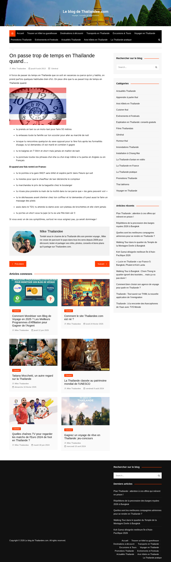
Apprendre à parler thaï (127, 97)
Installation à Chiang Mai (128, 153)
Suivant (101, 264)
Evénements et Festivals (46, 40)
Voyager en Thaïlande (144, 33)
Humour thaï (122, 141)
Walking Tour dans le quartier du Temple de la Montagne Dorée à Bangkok (136, 244)
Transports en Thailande (98, 33)
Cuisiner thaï (122, 110)
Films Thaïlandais (124, 128)
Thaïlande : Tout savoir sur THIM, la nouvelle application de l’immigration (137, 296)
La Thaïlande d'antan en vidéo (130, 159)
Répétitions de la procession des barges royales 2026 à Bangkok (135, 225)
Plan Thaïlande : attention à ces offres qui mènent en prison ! (135, 215)
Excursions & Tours (122, 33)
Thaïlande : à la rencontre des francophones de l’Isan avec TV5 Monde (137, 305)
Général (54, 68)
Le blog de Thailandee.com (85, 11)
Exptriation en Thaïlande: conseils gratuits (136, 122)
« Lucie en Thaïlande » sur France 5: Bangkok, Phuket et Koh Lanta (133, 263)
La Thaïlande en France (127, 166)
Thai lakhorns (122, 184)
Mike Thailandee (19, 68)
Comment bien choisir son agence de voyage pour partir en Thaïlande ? (137, 286)
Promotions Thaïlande (21, 40)
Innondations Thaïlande (127, 147)
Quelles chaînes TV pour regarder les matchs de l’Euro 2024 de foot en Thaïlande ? (32, 437)
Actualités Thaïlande (71, 40)
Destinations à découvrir (71, 33)
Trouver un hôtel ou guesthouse (42, 33)
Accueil (20, 33)
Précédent (19, 264)
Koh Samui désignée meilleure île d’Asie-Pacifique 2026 (136, 253)
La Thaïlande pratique (121, 40)
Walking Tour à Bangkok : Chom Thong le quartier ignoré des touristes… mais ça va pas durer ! (136, 274)
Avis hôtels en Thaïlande (96, 40)
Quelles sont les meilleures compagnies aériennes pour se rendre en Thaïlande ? (135, 234)
